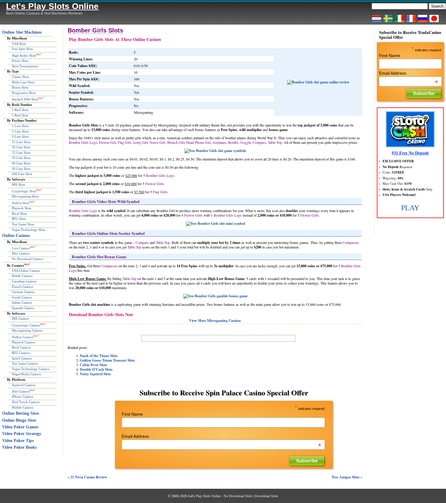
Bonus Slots (20, 87)
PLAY (410, 208)
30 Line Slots (21, 158)
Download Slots (266, 495)
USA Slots (19, 44)
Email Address (222, 436)
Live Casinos (21, 248)
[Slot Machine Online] (399, 22)
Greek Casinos (22, 297)
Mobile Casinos (22, 407)
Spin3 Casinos (22, 358)
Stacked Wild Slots (25, 99)
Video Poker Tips (18, 440)
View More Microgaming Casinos (215, 320)
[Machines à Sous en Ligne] (411, 22)
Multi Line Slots (23, 82)
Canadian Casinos (24, 281)
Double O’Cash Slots (96, 369)
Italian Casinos (22, 302)
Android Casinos (23, 385)
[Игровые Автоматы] (422, 22)
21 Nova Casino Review (88, 477)
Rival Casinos (21, 347)
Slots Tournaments (25, 66)
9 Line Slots (20, 136)
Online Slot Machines (22, 32)
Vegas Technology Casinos (30, 369)
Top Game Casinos (25, 363)
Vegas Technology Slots (28, 229)
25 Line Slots (21, 152)
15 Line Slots (21, 142)
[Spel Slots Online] (388, 22)
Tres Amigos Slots (346, 477)
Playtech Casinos (23, 342)
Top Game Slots (23, 224)
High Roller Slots (24, 55)
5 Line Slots (20, 131)
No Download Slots (238, 495)
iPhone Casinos (22, 396)
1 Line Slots (20, 126)
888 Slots (18, 184)
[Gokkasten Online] (376, 22)
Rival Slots (19, 213)
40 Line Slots (21, 163)
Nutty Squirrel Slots (95, 373)
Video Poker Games (20, 427)
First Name (132, 414)
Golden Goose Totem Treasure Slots (107, 360)
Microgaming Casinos (27, 330)
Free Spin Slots (22, 49)
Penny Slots (20, 60)
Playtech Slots (21, 208)
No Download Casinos (27, 259)
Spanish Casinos (23, 308)
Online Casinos (16, 235)
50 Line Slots (21, 168)
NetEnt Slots (20, 203)
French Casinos (22, 287)
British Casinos (22, 276)
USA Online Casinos (26, 270)
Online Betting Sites (20, 413)
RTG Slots (19, 219)
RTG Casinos (21, 353)
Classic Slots (20, 77)
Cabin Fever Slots (93, 364)
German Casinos (23, 292)
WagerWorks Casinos (26, 374)
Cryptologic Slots (24, 191)
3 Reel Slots (20, 110)
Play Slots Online (208, 495)
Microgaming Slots (25, 196)
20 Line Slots (21, 147)
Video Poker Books (19, 447)
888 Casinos (20, 318)
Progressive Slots (23, 93)
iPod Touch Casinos (25, 402)
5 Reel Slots (20, 115)
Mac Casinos (20, 253)
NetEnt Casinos (22, 337)
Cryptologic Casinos (26, 325)
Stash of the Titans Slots (99, 355)
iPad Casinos (20, 391)
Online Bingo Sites (19, 420)
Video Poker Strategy (21, 433)
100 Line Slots (22, 174)
